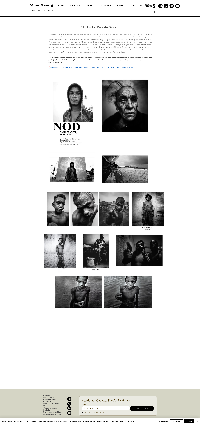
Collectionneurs (49, 400)
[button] (52, 5)
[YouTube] (177, 6)
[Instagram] (160, 6)
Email (84, 404)
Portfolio (46, 410)
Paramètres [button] (163, 421)
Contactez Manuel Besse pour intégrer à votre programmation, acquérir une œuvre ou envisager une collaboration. (94, 67)
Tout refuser (176, 421)
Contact (46, 395)
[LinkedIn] (171, 6)
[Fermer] (197, 421)
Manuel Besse (48, 397)
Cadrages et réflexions (52, 414)
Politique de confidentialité (124, 421)
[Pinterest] (166, 6)
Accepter (189, 421)
